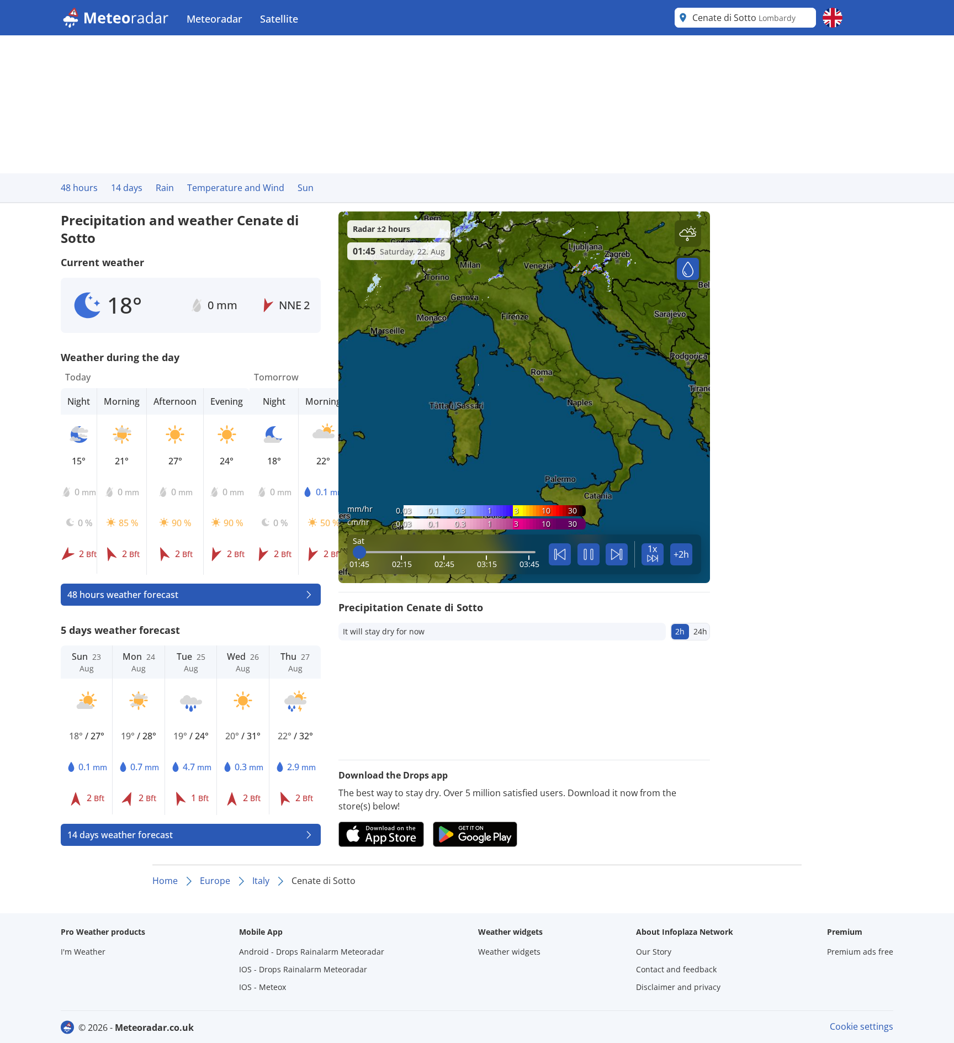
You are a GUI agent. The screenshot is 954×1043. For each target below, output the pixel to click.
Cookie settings (861, 1026)
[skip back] (560, 554)
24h (700, 631)
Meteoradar (214, 18)
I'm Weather (83, 951)
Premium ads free (860, 951)
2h (680, 631)
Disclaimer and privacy (678, 987)
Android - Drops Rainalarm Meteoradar (311, 951)
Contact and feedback (676, 969)
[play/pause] (588, 554)
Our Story (653, 951)
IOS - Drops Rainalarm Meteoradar (303, 969)
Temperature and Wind (235, 188)
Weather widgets (509, 951)
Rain (165, 188)
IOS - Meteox (262, 987)
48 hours (79, 188)
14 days (126, 188)
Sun (306, 188)
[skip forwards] (617, 554)
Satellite (279, 18)
